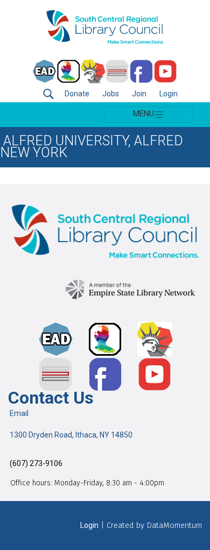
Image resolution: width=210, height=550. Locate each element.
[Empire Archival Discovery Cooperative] (44, 71)
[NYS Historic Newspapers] (117, 71)
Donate (77, 94)
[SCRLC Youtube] (165, 71)
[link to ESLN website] (132, 287)
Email (18, 414)
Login (168, 94)
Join (139, 94)
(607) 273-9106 (35, 464)
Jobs (110, 94)
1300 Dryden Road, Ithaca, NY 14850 (70, 435)
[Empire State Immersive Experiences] (69, 71)
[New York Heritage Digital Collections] (93, 71)
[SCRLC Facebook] (141, 71)
